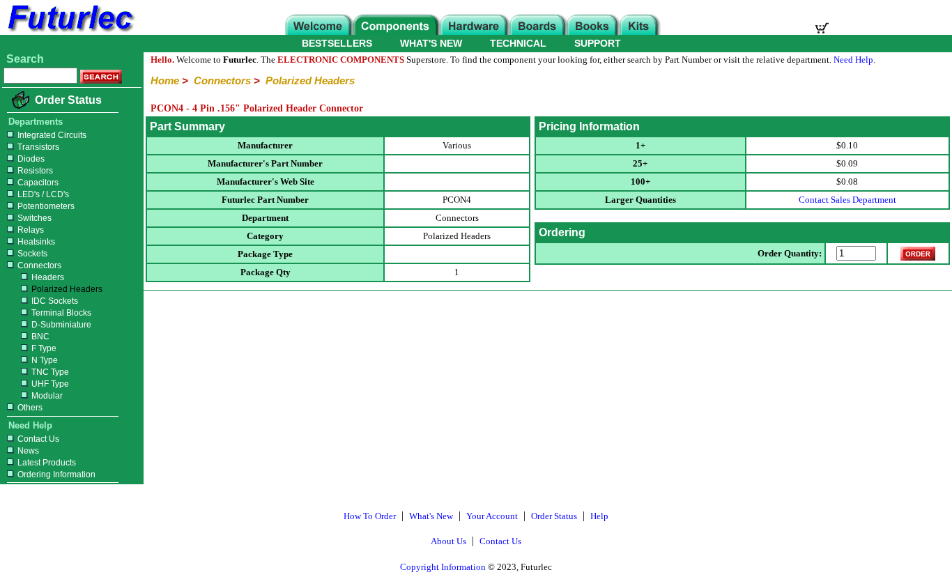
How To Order (370, 516)
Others (30, 407)
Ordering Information (56, 474)
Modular (47, 396)
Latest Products (46, 463)
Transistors (38, 147)
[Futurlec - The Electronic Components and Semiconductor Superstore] (69, 31)
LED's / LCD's (43, 194)
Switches (34, 218)
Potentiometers (46, 206)
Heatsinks (36, 242)
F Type (43, 348)
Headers (47, 277)
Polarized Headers (66, 289)
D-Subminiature (61, 325)
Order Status (68, 100)
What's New (431, 516)
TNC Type (50, 372)
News (28, 451)
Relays (30, 230)
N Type (44, 360)
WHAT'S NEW (431, 43)
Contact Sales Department (847, 199)
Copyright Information (443, 567)
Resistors (35, 171)
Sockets (32, 254)
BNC (40, 336)
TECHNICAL (518, 43)
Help (599, 516)
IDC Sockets (54, 301)
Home (165, 80)
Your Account (492, 516)
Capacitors (38, 182)
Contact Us (38, 439)
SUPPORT (597, 43)
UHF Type (50, 384)
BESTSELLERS (337, 43)
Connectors (39, 265)
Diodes (31, 159)
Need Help (853, 59)
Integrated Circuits (51, 135)
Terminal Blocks (61, 313)
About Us (448, 541)
